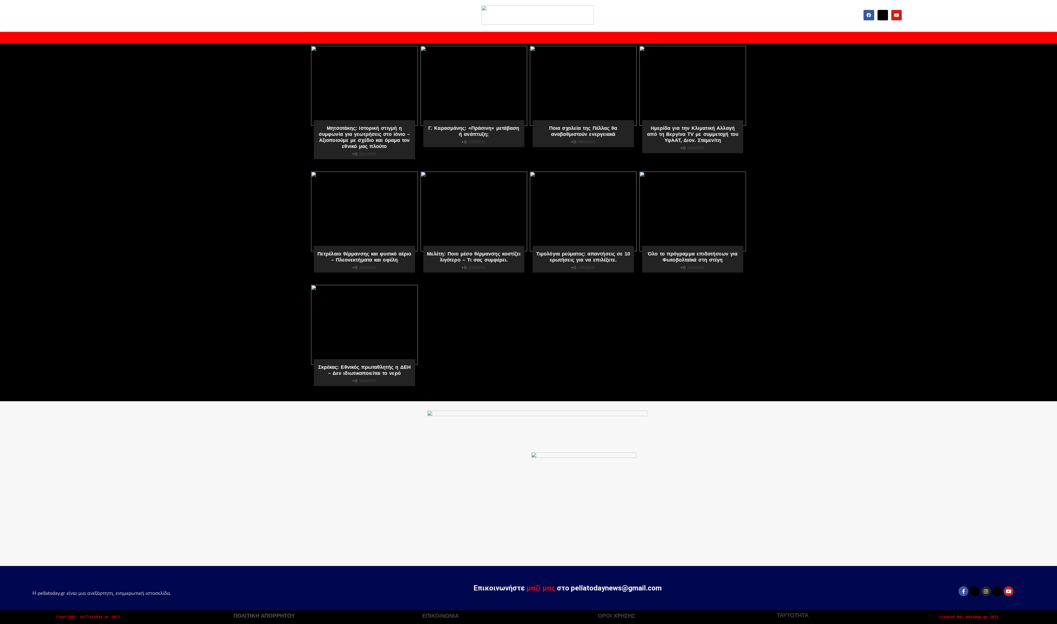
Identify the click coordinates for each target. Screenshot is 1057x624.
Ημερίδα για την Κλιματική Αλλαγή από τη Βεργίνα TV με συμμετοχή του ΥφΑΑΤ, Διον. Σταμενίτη (692, 134)
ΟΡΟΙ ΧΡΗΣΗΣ (616, 616)
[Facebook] (868, 15)
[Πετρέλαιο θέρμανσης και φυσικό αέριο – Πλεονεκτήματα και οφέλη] (364, 211)
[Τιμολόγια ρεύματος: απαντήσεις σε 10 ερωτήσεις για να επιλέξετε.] (583, 211)
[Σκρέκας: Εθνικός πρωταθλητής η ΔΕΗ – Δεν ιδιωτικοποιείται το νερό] (364, 325)
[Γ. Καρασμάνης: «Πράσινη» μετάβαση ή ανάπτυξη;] (474, 86)
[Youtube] (896, 15)
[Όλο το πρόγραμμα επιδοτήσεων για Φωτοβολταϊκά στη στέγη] (692, 211)
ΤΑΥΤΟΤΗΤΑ (792, 615)
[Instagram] (986, 591)
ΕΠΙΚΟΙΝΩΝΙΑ (440, 616)
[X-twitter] (883, 15)
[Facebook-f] (963, 591)
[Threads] (997, 591)
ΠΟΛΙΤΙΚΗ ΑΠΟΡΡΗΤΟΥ (264, 616)
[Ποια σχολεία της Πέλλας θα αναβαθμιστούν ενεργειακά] (583, 86)
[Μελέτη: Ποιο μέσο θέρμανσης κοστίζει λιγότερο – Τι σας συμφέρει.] (474, 211)
